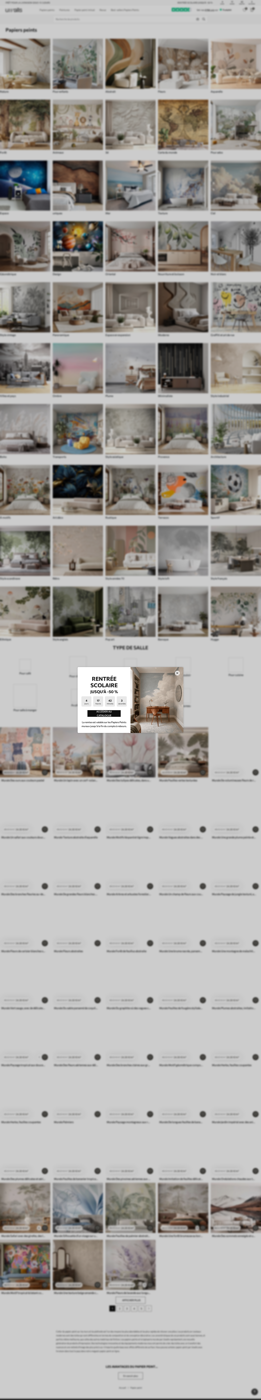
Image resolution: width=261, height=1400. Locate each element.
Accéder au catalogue (104, 713)
